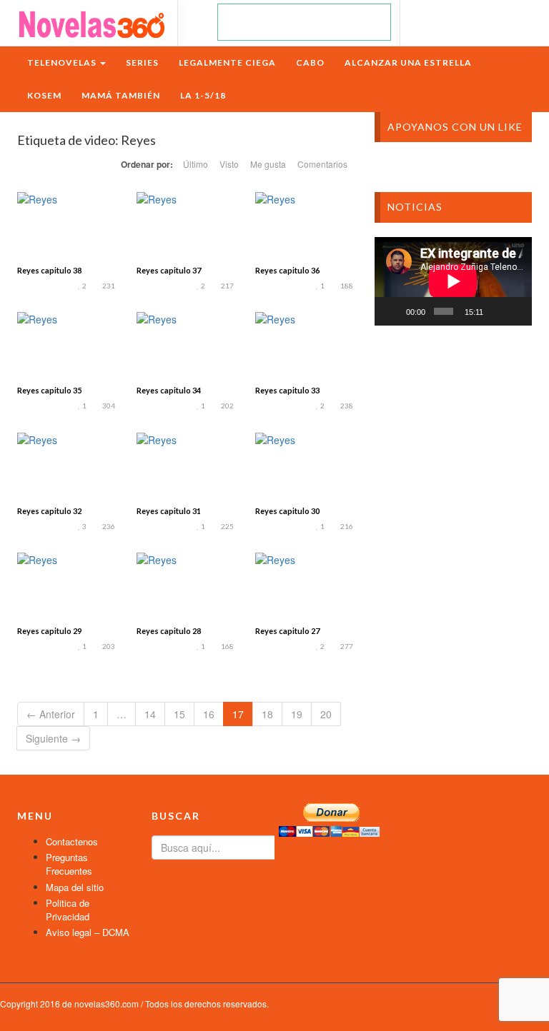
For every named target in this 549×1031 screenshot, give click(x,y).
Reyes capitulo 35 (49, 390)
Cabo (310, 62)
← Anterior (50, 714)
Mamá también (120, 95)
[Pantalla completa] (516, 311)
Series (142, 62)
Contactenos (72, 841)
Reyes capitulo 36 (287, 270)
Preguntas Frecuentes (69, 863)
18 (267, 714)
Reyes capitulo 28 (169, 630)
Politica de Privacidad (67, 909)
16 (208, 714)
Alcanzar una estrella (408, 62)
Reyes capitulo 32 (49, 511)
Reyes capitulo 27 (287, 630)
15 (179, 714)
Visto (229, 164)
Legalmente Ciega (227, 62)
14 (150, 714)
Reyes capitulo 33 (287, 390)
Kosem (44, 95)
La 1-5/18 (203, 95)
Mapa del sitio (75, 887)
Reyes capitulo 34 (169, 390)
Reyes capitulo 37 (169, 270)
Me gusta (268, 164)
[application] (453, 281)
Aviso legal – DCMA (87, 932)
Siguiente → (53, 738)
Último (195, 164)
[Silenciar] (497, 311)
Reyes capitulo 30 (287, 511)
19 (296, 714)
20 (326, 714)
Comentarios (322, 164)
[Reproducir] (393, 311)
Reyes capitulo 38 (49, 270)
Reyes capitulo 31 (169, 511)
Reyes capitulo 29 (49, 630)
